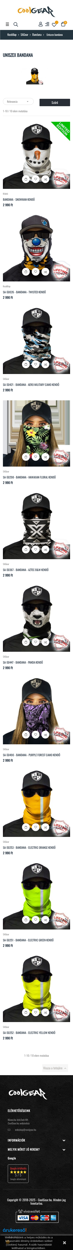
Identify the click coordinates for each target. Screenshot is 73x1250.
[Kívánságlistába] (36, 179)
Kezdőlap (6, 286)
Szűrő (55, 102)
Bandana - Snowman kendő (19, 199)
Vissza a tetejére (55, 1068)
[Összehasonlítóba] (45, 179)
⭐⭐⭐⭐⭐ (18, 1173)
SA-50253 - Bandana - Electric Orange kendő (29, 847)
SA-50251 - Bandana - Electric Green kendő (28, 940)
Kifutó (5, 193)
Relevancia (18, 101)
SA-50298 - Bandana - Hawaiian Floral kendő (29, 477)
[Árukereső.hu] (14, 1231)
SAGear (6, 378)
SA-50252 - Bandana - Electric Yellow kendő (29, 1033)
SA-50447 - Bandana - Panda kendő (23, 662)
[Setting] (47, 24)
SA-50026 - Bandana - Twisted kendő (24, 292)
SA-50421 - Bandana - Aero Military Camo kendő (31, 384)
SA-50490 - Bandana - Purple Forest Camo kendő (31, 755)
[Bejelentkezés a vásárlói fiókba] (40, 24)
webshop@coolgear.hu (25, 1130)
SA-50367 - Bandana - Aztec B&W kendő (25, 570)
